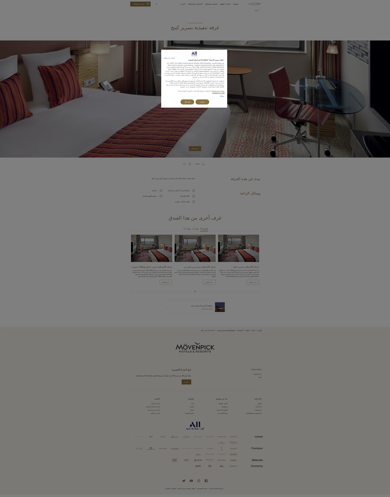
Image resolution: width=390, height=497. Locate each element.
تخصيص (202, 102)
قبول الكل (187, 102)
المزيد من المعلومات (218, 93)
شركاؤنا (222, 96)
